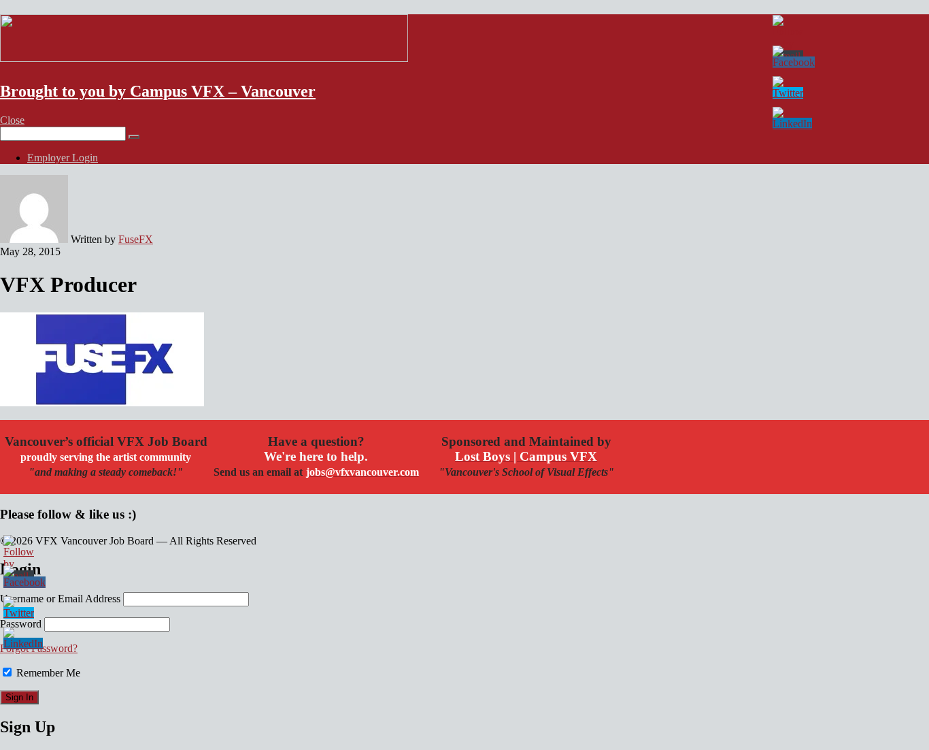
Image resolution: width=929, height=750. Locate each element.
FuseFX (135, 239)
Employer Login (62, 157)
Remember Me (47, 673)
